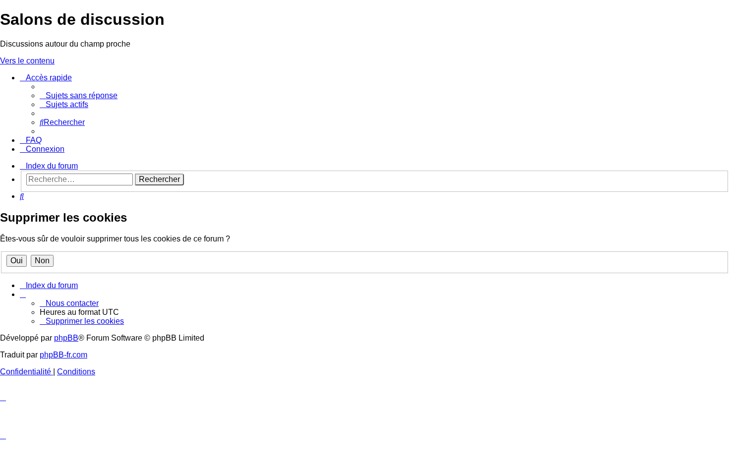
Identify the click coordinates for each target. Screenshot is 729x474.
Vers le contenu (27, 61)
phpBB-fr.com (63, 355)
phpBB (66, 338)
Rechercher (159, 179)
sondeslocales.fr (624, 79)
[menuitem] (79, 95)
